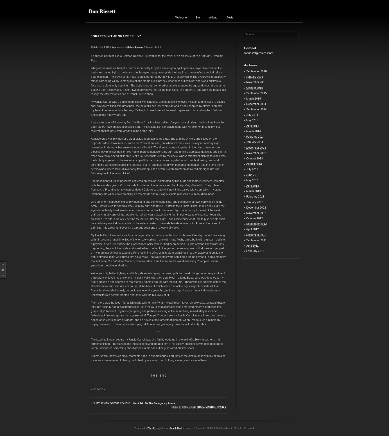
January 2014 (254, 142)
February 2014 (255, 136)
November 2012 (256, 213)
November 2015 (256, 82)
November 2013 (256, 153)
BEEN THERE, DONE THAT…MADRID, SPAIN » (199, 407)
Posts (229, 17)
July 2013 (252, 169)
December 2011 (256, 234)
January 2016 (254, 76)
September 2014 (256, 109)
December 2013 (256, 147)
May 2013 (252, 180)
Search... (250, 34)
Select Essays (135, 47)
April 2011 (252, 245)
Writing (213, 17)
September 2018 (256, 71)
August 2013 (254, 164)
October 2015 (254, 87)
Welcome (181, 17)
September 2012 (256, 223)
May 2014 (252, 120)
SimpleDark (176, 428)
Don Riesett (102, 11)
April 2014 (252, 125)
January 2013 (254, 202)
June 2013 (252, 175)
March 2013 (253, 191)
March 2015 (253, 98)
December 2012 (256, 207)
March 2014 (253, 131)
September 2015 (256, 93)
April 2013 (252, 185)
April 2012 (252, 229)
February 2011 (255, 251)
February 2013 (255, 196)
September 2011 (256, 240)
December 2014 (256, 104)
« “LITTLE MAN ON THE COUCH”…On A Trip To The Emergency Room (133, 403)
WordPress (153, 428)
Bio (198, 17)
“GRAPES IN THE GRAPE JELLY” (116, 36)
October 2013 (254, 158)
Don (114, 47)
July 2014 (252, 115)
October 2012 (254, 218)
